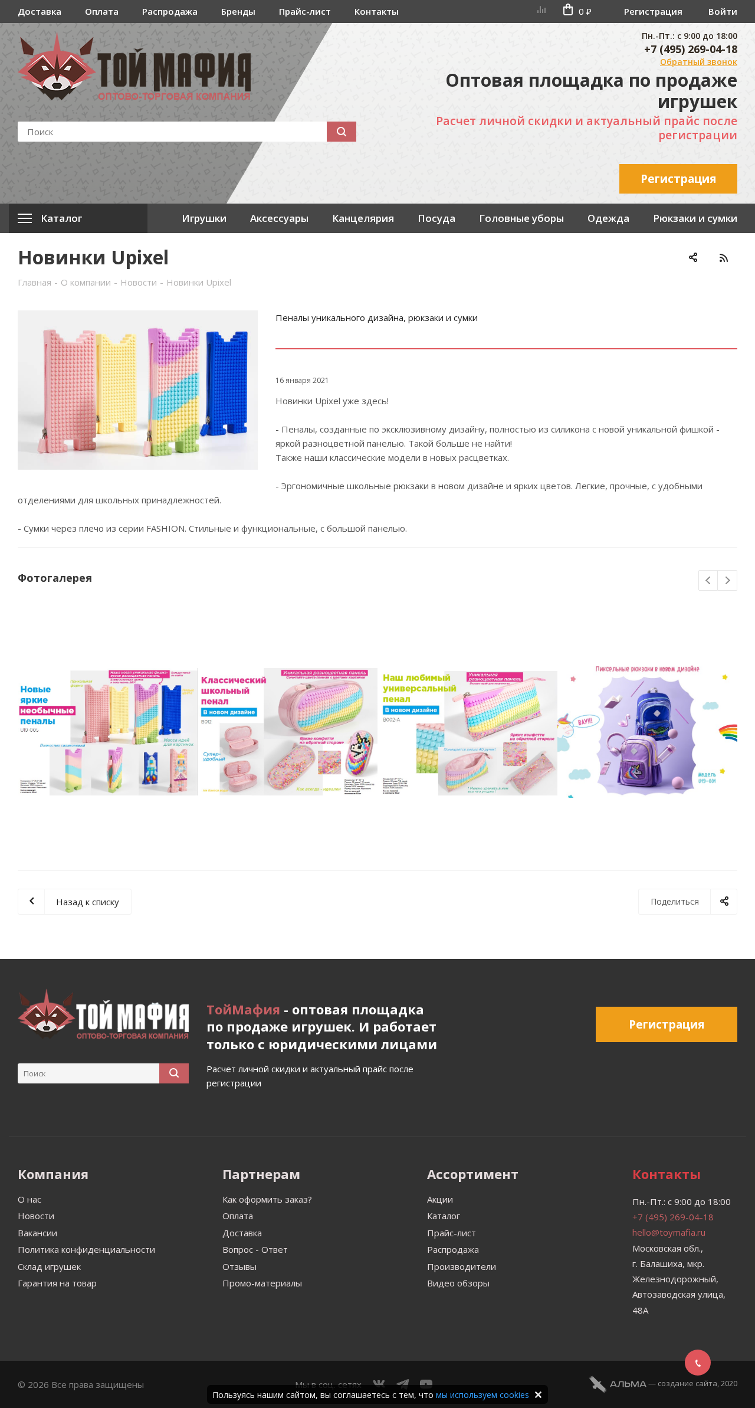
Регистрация (653, 11)
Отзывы (239, 1266)
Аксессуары (279, 218)
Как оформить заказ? (267, 1199)
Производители (461, 1266)
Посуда (436, 218)
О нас (29, 1199)
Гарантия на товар (57, 1283)
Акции (440, 1199)
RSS (723, 257)
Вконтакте (379, 1384)
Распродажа (170, 11)
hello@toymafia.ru (668, 1232)
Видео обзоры (458, 1283)
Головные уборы (521, 218)
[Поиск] (341, 132)
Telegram (403, 1384)
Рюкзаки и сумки (695, 218)
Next (727, 581)
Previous (708, 581)
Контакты (376, 11)
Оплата (102, 11)
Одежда (608, 218)
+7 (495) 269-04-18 (690, 49)
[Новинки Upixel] (138, 390)
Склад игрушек (49, 1266)
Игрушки (204, 218)
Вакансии (37, 1233)
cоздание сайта (687, 1383)
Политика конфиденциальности (86, 1249)
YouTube (426, 1384)
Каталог (443, 1216)
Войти (722, 11)
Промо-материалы (262, 1283)
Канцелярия (363, 218)
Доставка (39, 11)
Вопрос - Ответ (255, 1249)
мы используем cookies (482, 1394)
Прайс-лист (305, 11)
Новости (36, 1216)
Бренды (238, 11)
